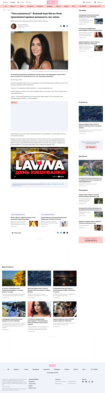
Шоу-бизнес (30, 6)
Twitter (62, 184)
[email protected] (72, 381)
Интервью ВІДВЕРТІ (34, 379)
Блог (73, 6)
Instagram (14, 185)
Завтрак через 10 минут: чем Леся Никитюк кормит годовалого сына (89, 195)
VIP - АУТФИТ (83, 6)
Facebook (54, 184)
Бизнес (22, 6)
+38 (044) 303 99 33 (91, 241)
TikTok (19, 185)
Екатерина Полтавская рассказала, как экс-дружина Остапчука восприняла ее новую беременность (90, 180)
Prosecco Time (32, 383)
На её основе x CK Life (95, 6)
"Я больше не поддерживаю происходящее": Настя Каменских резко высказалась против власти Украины (38, 321)
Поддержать (88, 2)
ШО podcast (32, 381)
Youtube (58, 184)
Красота (66, 6)
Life (5, 6)
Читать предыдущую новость (18, 214)
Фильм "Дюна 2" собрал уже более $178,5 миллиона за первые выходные (23, 218)
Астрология (40, 6)
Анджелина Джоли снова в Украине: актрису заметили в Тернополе (63, 320)
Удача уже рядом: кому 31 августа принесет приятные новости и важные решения (39, 290)
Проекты (12, 6)
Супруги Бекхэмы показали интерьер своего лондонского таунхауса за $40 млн (54, 218)
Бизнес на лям (32, 388)
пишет (17, 80)
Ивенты (31, 386)
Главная (4, 10)
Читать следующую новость (48, 214)
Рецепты (58, 6)
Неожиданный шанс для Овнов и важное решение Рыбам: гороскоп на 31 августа (64, 290)
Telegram (49, 184)
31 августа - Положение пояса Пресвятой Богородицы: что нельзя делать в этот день (12, 290)
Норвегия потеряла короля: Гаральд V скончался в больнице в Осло (90, 222)
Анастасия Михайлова (23, 25)
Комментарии (17, 233)
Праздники (49, 6)
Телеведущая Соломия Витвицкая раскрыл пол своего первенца (12, 320)
